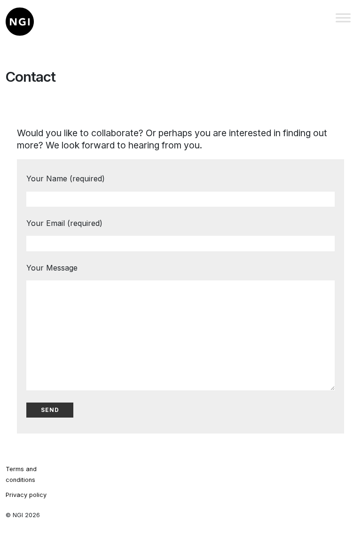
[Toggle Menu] (343, 17)
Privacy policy (26, 494)
